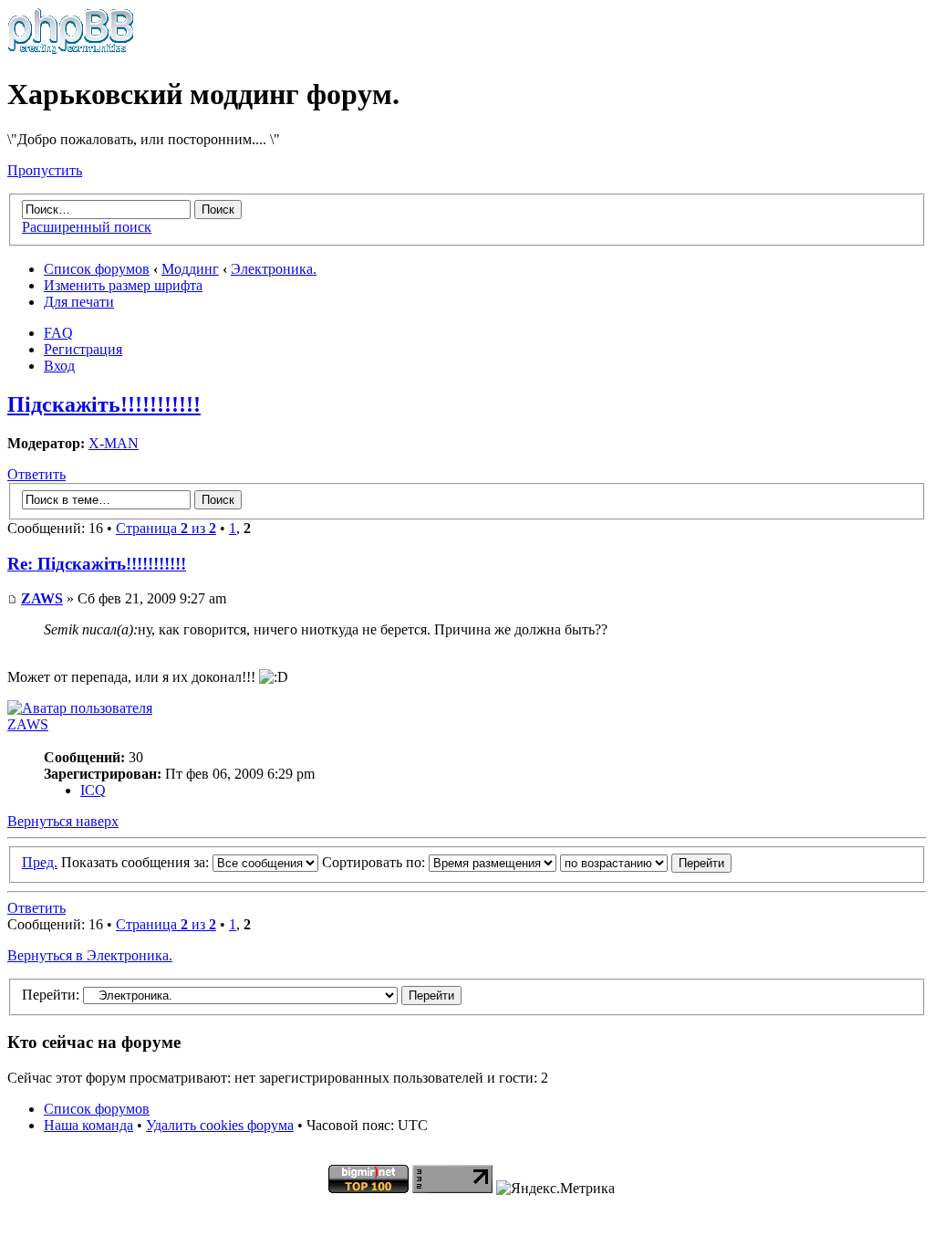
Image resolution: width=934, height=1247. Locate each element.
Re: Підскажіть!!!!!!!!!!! (96, 563)
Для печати (79, 301)
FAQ (58, 333)
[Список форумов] (70, 50)
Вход (59, 365)
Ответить (36, 474)
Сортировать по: (375, 862)
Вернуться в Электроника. (89, 955)
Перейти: (50, 994)
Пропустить (44, 170)
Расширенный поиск (86, 227)
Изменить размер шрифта (123, 285)
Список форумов (97, 269)
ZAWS (42, 598)
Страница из (166, 528)
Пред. (39, 862)
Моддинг (190, 269)
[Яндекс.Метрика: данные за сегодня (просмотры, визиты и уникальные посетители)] (555, 1188)
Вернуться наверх (63, 821)
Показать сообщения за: (137, 862)
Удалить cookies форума (220, 1125)
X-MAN (113, 443)
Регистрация (83, 349)
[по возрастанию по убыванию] (646, 862)
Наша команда (88, 1125)
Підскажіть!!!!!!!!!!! (104, 404)
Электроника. (274, 269)
